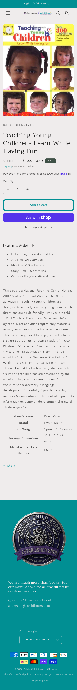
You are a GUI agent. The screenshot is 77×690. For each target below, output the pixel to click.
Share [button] (11, 466)
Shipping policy (40, 680)
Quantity (8, 181)
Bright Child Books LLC (36, 669)
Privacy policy (43, 674)
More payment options (38, 227)
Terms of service (64, 674)
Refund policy (23, 674)
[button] (8, 12)
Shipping (7, 166)
